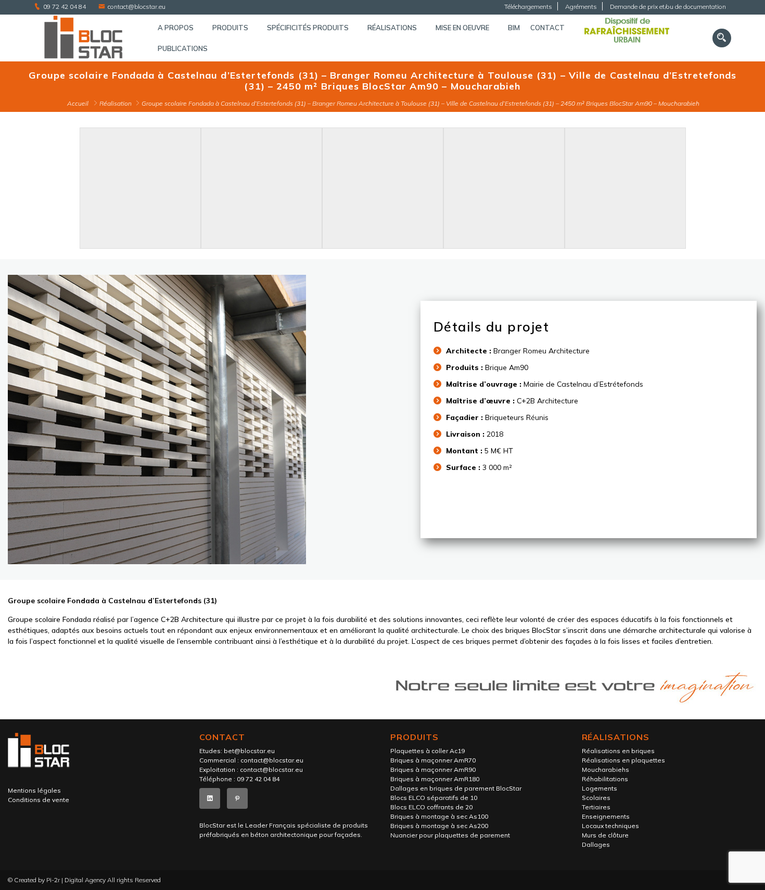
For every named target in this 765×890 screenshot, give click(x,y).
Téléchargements (528, 6)
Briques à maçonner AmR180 (434, 779)
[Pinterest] (237, 798)
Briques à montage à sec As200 (439, 826)
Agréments (581, 6)
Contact (547, 27)
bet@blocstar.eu (249, 751)
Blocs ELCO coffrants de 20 (431, 807)
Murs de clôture (605, 835)
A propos (176, 27)
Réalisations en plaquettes (623, 760)
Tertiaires (596, 807)
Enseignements (606, 816)
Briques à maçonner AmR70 (433, 760)
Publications (183, 48)
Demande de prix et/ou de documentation (668, 6)
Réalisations (392, 27)
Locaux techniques (610, 826)
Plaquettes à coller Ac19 (427, 751)
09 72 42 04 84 (64, 6)
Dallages (596, 844)
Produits (230, 27)
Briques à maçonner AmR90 (433, 769)
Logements (599, 788)
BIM (514, 27)
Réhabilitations (605, 779)
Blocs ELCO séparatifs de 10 (433, 798)
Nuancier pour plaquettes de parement (450, 835)
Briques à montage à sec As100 (439, 816)
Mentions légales (34, 790)
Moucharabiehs (605, 769)
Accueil (77, 103)
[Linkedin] (209, 798)
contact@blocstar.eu (136, 6)
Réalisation (115, 103)
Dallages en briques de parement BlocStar (455, 788)
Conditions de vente (38, 800)
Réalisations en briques (618, 751)
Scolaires (596, 798)
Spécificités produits (308, 27)
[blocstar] (85, 38)
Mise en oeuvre (462, 27)
